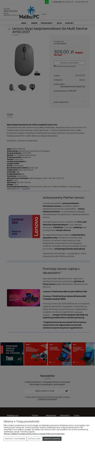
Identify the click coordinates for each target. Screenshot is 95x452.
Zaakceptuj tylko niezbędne (15, 439)
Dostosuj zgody (34, 439)
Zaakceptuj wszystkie (52, 439)
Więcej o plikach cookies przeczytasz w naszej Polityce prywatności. (34, 433)
